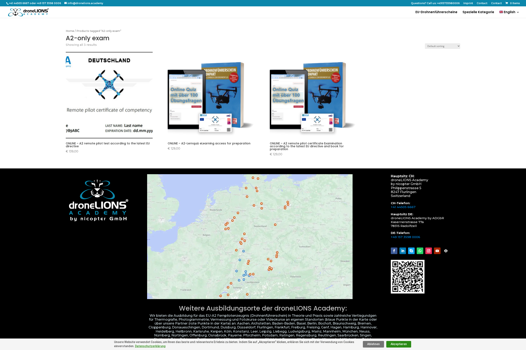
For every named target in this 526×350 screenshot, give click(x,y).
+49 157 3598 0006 (405, 237)
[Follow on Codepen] (446, 251)
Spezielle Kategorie (478, 12)
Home (70, 30)
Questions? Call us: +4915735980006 (435, 3)
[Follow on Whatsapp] (420, 251)
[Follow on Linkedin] (402, 251)
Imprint (468, 3)
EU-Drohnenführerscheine (436, 12)
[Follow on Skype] (411, 251)
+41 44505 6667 (403, 207)
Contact (482, 3)
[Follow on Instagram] (428, 251)
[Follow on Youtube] (437, 251)
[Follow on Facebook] (394, 251)
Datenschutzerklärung (150, 346)
